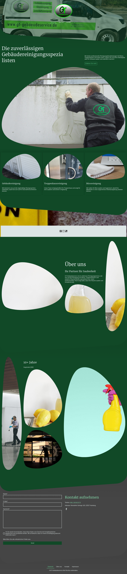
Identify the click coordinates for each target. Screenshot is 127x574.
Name (5, 494)
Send (32, 543)
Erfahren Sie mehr (91, 63)
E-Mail (5, 501)
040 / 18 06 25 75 (75, 502)
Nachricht (6, 509)
